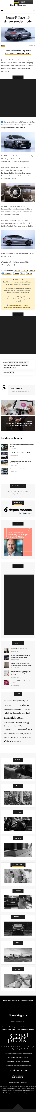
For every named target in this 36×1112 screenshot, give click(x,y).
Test (30, 733)
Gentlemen (30, 1027)
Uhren (16, 738)
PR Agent (19, 1049)
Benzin (11, 362)
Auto (33, 270)
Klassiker (27, 710)
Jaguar (26, 362)
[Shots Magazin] (18, 5)
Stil (23, 273)
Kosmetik (17, 713)
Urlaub (22, 737)
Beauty (22, 700)
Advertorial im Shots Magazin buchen (18, 1057)
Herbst (12, 709)
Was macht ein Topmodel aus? (19, 648)
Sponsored (31, 1029)
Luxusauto (11, 365)
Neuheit (18, 365)
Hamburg (7, 709)
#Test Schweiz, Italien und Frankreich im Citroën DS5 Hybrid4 (20, 462)
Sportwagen (17, 733)
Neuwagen (25, 365)
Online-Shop (13, 726)
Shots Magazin (16, 388)
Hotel (21, 710)
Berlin (27, 700)
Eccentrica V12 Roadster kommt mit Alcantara (20, 681)
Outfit (18, 726)
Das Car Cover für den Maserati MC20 (20, 453)
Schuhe (6, 733)
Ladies (25, 1027)
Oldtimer (6, 726)
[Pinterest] (18, 1070)
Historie (16, 709)
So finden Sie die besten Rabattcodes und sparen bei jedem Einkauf (17, 409)
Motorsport (8, 723)
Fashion (23, 705)
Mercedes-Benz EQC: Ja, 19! (17, 469)
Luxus (18, 270)
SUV (14, 367)
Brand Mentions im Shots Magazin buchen (18, 1061)
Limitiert (23, 713)
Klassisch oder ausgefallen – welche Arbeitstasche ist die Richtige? (19, 424)
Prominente (14, 729)
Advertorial (8, 701)
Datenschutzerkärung (14, 1082)
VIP (30, 738)
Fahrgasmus (15, 706)
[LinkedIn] (25, 1070)
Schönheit (8, 273)
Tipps (6, 737)
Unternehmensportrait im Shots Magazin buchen (18, 1065)
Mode (25, 270)
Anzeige (16, 701)
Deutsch (21, 2)
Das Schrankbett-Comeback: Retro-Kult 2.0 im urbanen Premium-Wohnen (21, 664)
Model (22, 718)
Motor (3, 45)
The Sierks (27, 1049)
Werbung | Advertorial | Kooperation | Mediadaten (18, 1000)
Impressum (24, 1082)
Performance (24, 726)
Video (27, 738)
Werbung (7, 741)
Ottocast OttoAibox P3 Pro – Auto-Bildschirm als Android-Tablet (20, 656)
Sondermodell (8, 367)
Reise (16, 273)
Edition (16, 362)
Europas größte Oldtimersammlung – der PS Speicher (22, 445)
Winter (13, 741)
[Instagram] (21, 1070)
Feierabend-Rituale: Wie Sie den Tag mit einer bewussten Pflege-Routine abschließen (21, 672)
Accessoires (24, 1029)
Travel (18, 1029)
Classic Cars (7, 706)
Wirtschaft (18, 741)
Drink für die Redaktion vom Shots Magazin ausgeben (18, 1053)
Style (23, 733)
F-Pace (21, 362)
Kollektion (8, 713)
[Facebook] (14, 1070)
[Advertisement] (18, 98)
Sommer (11, 734)
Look (28, 713)
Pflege (6, 730)
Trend (30, 273)
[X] (10, 1070)
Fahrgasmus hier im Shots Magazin (13, 128)
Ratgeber (22, 730)
